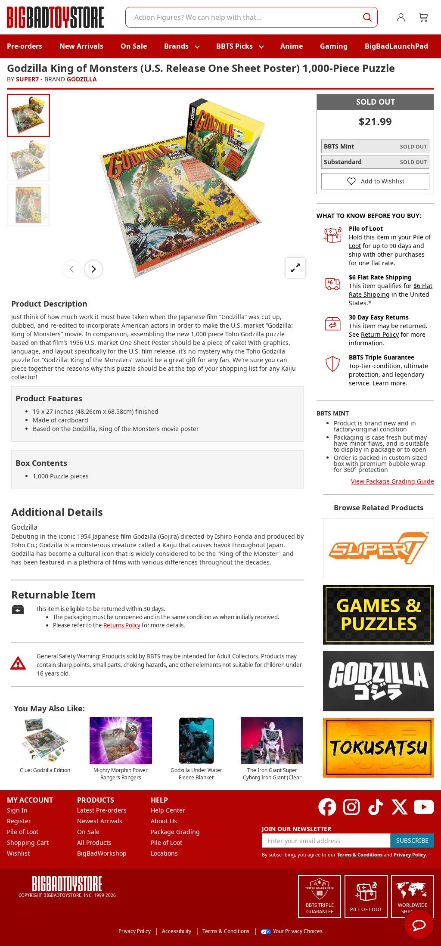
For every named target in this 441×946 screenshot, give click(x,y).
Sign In (17, 810)
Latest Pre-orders (102, 810)
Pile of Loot (22, 832)
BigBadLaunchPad (396, 46)
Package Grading (175, 832)
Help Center (168, 810)
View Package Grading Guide (392, 481)
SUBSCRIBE (412, 840)
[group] (28, 115)
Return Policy (380, 334)
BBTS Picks (234, 46)
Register (19, 821)
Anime (291, 46)
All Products (94, 842)
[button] (72, 269)
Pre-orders (24, 46)
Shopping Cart (28, 842)
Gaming (334, 46)
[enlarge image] (295, 267)
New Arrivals (81, 46)
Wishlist (18, 853)
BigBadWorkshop (102, 853)
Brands (176, 46)
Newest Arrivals (99, 821)
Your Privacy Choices (298, 931)
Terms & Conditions (359, 854)
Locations (164, 853)
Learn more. (390, 383)
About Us (164, 821)
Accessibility (176, 931)
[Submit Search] (367, 17)
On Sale (134, 46)
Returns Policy (121, 625)
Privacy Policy (410, 854)
